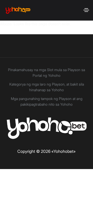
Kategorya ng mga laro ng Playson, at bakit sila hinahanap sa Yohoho (46, 87)
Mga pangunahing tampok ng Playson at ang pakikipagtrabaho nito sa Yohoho (46, 101)
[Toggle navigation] (86, 10)
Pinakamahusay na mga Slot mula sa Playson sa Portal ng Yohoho (46, 73)
